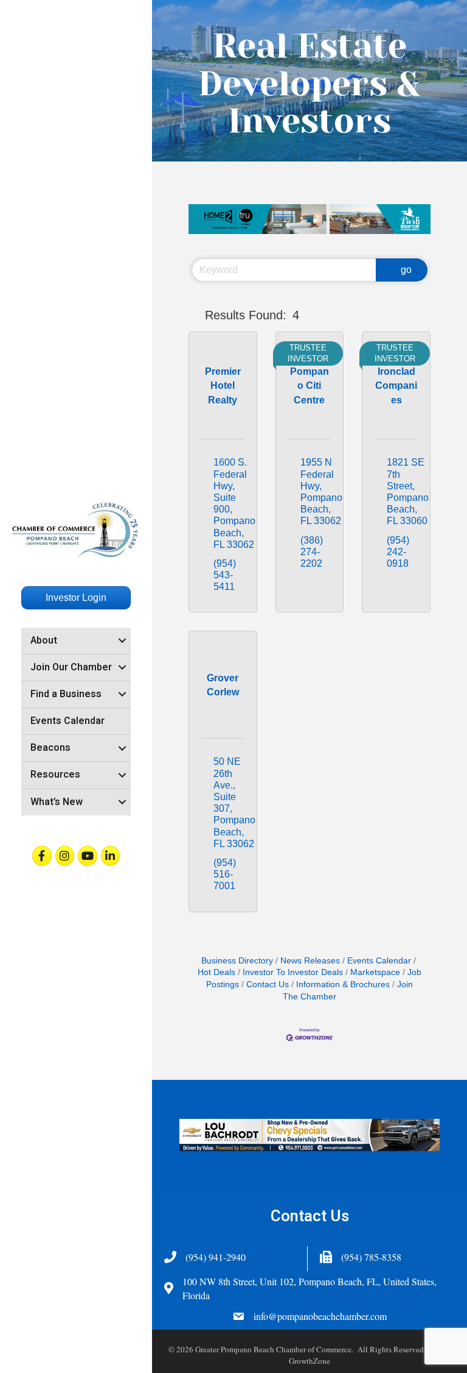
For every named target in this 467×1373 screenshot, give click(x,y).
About (43, 640)
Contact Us (267, 984)
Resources (55, 774)
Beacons (50, 747)
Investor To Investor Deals (293, 972)
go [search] (406, 269)
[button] (194, 315)
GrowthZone (309, 1360)
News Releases (310, 960)
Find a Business (66, 694)
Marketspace (375, 972)
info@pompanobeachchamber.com (320, 1316)
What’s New (56, 802)
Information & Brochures (343, 984)
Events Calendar (67, 721)
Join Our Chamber (71, 667)
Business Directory (237, 960)
